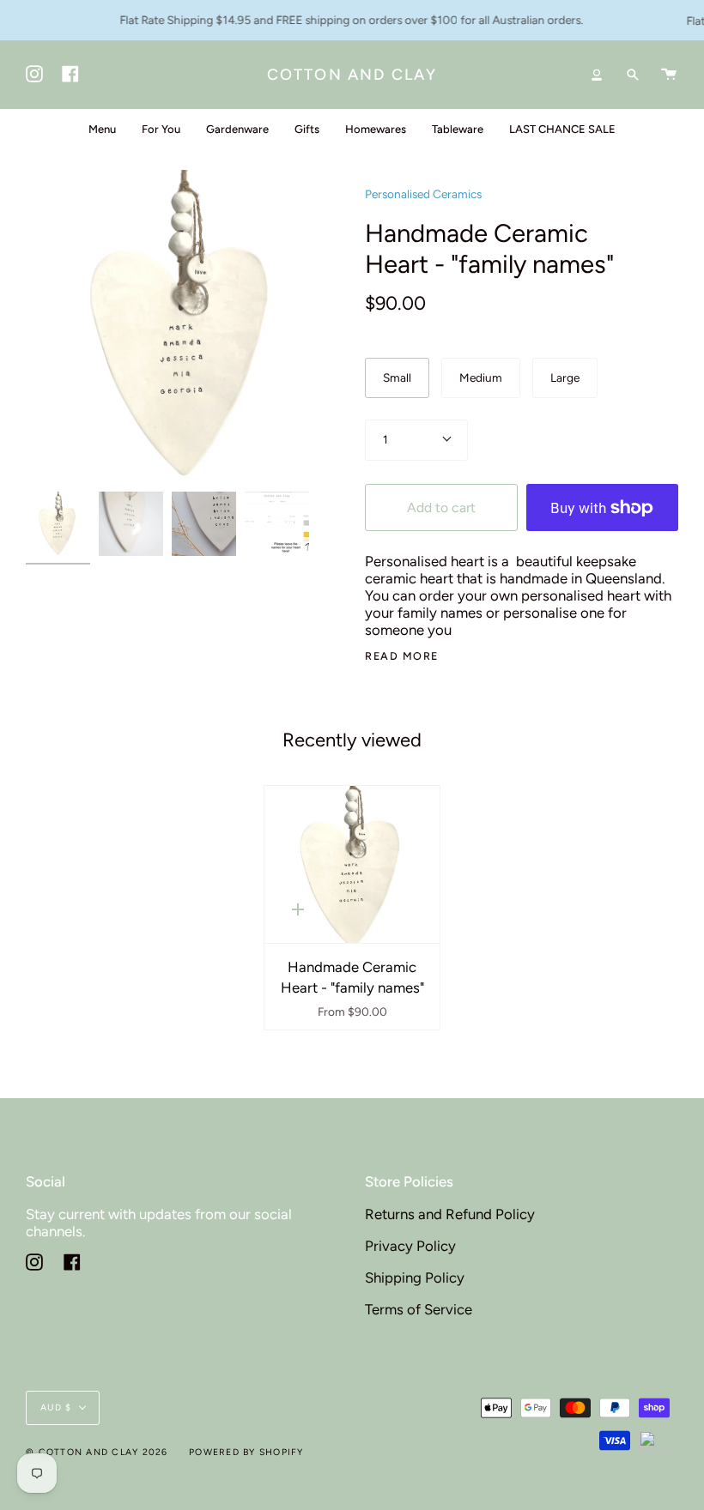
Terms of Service (418, 1309)
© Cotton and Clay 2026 (97, 1452)
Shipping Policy (414, 1277)
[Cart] (669, 74)
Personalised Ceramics (423, 194)
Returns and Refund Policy (450, 1214)
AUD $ (55, 1407)
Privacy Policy (410, 1245)
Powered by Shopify (246, 1452)
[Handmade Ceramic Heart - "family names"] (352, 864)
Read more (402, 656)
